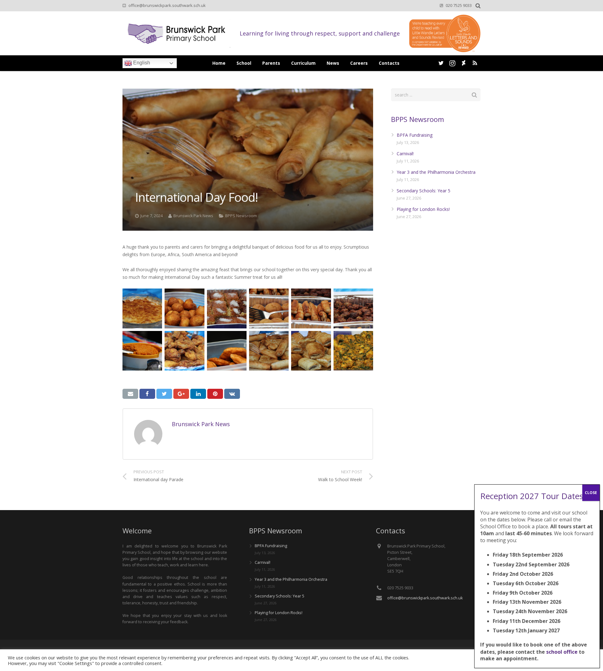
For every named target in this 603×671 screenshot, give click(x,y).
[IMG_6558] (142, 308)
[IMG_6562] (311, 308)
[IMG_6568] (269, 351)
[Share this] (147, 394)
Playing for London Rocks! (423, 209)
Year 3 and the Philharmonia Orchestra (436, 172)
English (141, 62)
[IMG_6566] (184, 351)
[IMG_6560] (227, 308)
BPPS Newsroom (241, 215)
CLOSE (591, 492)
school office (562, 651)
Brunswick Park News (193, 215)
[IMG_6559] (184, 308)
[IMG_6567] (227, 351)
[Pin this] (215, 394)
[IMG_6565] (142, 351)
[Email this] (130, 394)
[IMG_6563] (353, 308)
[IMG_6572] (353, 351)
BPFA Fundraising (414, 135)
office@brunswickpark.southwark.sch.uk (167, 5)
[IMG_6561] (269, 308)
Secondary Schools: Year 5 (423, 191)
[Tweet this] (164, 394)
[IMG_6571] (311, 351)
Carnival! (405, 154)
